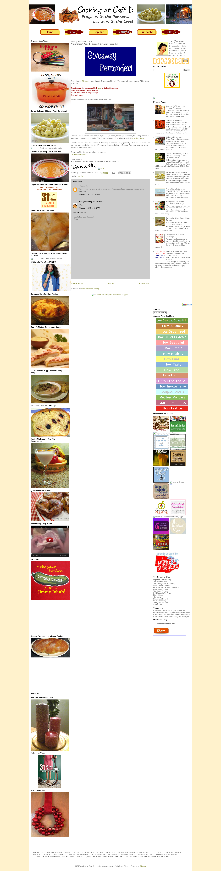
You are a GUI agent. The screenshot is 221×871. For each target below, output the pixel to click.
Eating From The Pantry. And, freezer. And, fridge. (175, 203)
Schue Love (157, 605)
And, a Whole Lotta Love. (175, 189)
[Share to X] (124, 173)
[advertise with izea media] (186, 305)
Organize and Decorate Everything (166, 587)
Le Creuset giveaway (78, 154)
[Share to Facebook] (127, 173)
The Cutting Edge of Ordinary (164, 584)
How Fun (80, 176)
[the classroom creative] (161, 515)
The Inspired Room (160, 582)
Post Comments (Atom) (90, 289)
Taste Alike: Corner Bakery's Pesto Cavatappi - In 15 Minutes (178, 173)
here (99, 88)
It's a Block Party (159, 601)
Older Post (144, 283)
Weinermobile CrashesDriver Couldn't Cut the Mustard (177, 138)
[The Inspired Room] (178, 533)
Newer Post (77, 283)
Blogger (143, 866)
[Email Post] (113, 173)
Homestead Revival (160, 599)
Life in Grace (158, 595)
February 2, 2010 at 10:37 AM (90, 208)
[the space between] (178, 449)
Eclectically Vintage (160, 589)
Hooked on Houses (138, 138)
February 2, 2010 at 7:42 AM (89, 194)
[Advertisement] (50, 617)
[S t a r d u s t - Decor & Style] (178, 515)
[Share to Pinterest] (129, 173)
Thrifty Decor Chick (160, 603)
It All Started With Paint (162, 593)
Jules (81, 186)
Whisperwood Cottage (161, 585)
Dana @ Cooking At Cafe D (89, 202)
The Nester (157, 597)
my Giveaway (84, 81)
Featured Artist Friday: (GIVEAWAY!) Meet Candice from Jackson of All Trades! (176, 123)
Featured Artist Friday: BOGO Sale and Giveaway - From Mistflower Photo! (177, 156)
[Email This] (119, 173)
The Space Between (160, 591)
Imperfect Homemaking (162, 580)
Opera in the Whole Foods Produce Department (175, 107)
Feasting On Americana (165, 623)
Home (111, 283)
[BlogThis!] (122, 173)
